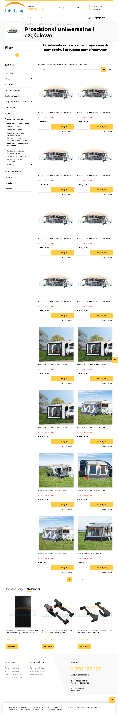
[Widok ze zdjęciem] (103, 69)
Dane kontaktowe (12, 668)
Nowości (8, 183)
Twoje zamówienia (37, 668)
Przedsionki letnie (14, 127)
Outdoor (8, 177)
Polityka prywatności (13, 678)
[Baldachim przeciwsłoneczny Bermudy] (56, 92)
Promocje (9, 189)
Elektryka (9, 84)
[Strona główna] (15, 8)
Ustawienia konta (37, 671)
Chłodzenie (10, 107)
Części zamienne (12, 96)
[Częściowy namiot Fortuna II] (95, 533)
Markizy (8, 113)
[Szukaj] (78, 7)
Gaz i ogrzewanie (12, 90)
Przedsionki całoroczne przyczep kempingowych (17, 139)
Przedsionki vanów (14, 130)
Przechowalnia (36, 674)
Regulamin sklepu (12, 671)
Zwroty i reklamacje (13, 674)
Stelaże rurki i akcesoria (16, 156)
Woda (7, 79)
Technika (9, 73)
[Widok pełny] (110, 69)
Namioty (10, 165)
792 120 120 (36, 9)
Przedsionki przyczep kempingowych (15, 134)
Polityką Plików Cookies (70, 707)
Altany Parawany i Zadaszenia (14, 160)
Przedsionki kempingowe (18, 123)
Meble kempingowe (13, 171)
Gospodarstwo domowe (15, 102)
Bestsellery (14, 589)
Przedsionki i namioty (14, 119)
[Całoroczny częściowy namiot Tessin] (56, 344)
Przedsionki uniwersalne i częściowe (18, 144)
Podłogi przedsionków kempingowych (16, 152)
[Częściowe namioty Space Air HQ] (95, 407)
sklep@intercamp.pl (80, 675)
